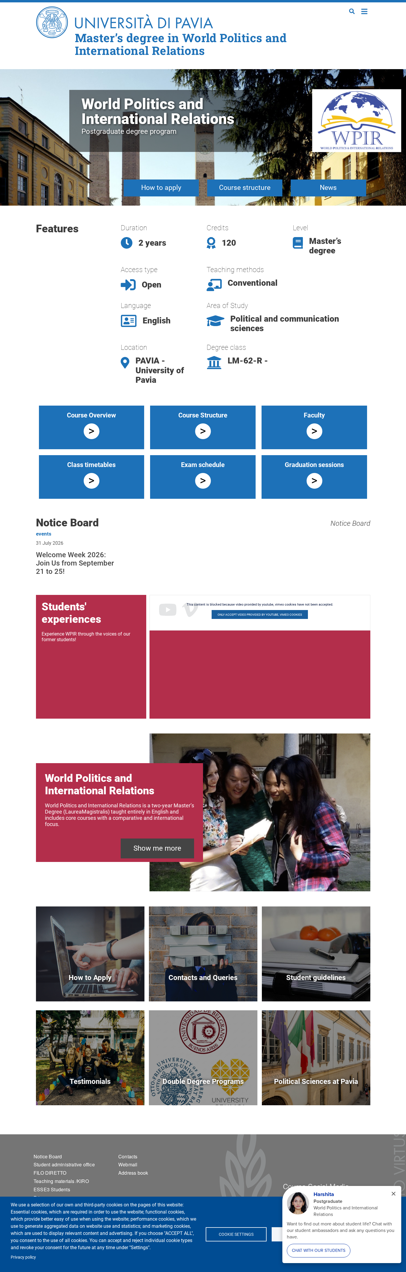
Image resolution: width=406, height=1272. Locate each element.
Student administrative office (64, 1164)
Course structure (244, 188)
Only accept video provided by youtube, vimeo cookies (260, 614)
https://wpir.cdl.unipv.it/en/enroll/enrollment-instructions (90, 987)
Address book (133, 1172)
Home (364, 11)
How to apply (161, 188)
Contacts (128, 1156)
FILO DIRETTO (50, 1172)
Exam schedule (203, 465)
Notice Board (350, 523)
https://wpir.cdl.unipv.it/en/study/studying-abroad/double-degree (203, 1091)
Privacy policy (23, 1257)
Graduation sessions (314, 465)
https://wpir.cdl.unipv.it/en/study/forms (316, 987)
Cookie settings (236, 1234)
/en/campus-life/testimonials (90, 1091)
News (328, 188)
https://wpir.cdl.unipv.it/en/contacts (203, 987)
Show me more (157, 848)
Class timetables (91, 465)
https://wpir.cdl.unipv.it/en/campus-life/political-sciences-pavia (316, 1091)
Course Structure (202, 415)
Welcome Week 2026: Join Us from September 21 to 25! (75, 563)
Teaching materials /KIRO (61, 1181)
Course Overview (91, 415)
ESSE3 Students (52, 1189)
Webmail (127, 1164)
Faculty (314, 415)
